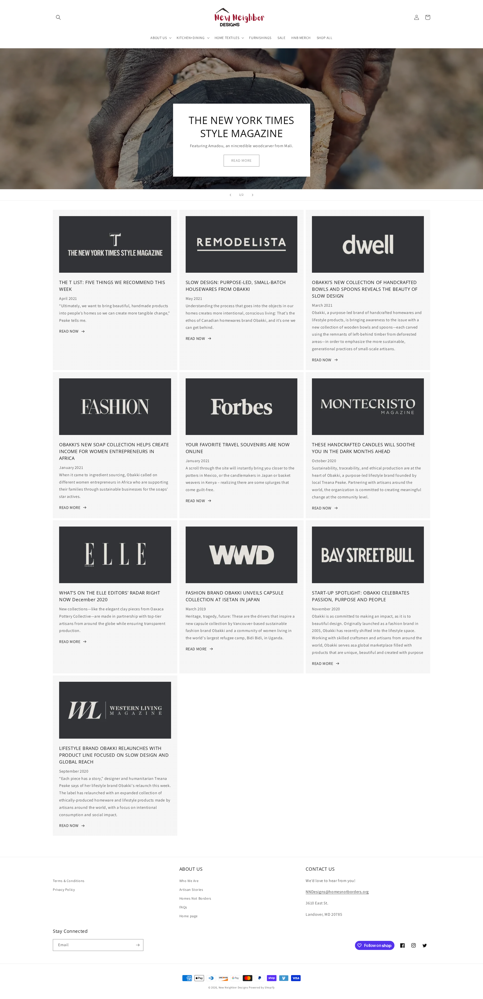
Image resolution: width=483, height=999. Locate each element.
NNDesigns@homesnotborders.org (337, 891)
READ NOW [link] (69, 331)
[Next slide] (252, 195)
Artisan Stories (191, 889)
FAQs (183, 907)
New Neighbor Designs (233, 987)
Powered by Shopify (262, 987)
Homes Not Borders (195, 898)
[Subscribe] (137, 945)
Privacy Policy (64, 889)
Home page (188, 916)
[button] (58, 17)
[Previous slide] (230, 195)
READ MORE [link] (241, 160)
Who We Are (189, 880)
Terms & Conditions (69, 880)
